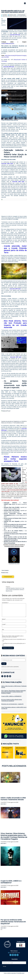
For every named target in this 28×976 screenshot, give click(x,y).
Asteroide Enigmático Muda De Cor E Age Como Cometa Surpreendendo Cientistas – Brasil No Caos (15, 590)
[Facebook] (5, 676)
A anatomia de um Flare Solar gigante (13, 526)
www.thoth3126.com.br (14, 563)
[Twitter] (7, 676)
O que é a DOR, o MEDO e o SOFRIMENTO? (11, 696)
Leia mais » (3, 804)
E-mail (4, 624)
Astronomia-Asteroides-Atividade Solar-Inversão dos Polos (15, 16)
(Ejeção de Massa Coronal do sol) (15, 504)
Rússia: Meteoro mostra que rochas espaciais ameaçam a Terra (15, 459)
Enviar (3, 663)
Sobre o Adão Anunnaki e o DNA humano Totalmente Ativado (13, 799)
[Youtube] (10, 676)
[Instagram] (2, 676)
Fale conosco (14, 950)
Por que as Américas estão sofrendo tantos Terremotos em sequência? (11, 700)
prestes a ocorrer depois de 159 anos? (15, 515)
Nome (4, 619)
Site (3, 629)
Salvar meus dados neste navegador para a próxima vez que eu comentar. (12, 636)
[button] (25, 3)
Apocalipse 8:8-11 (18, 497)
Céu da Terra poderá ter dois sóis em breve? (15, 524)
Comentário (5, 602)
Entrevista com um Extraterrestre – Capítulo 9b (12, 704)
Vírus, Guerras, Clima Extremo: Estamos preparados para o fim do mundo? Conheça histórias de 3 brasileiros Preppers (13, 692)
